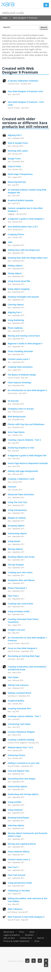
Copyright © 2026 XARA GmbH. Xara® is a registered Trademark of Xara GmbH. (25, 952)
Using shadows (15, 809)
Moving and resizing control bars (24, 335)
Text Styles (13, 677)
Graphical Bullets (16, 700)
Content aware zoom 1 (19, 359)
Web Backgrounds (17, 416)
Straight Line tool (16, 629)
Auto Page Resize (16, 432)
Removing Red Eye (17, 182)
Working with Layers (18, 150)
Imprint (40, 938)
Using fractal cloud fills (19, 281)
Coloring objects (16, 304)
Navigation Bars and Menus (21, 580)
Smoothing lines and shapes (21, 778)
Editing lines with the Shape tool (24, 250)
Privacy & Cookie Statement (16, 941)
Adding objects (15, 265)
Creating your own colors (20, 572)
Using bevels (14, 541)
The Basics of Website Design (22, 374)
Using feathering (16, 320)
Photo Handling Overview (20, 351)
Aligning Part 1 (15, 135)
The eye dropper (16, 564)
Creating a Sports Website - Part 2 (24, 440)
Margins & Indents (17, 517)
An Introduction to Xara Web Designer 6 (27, 390)
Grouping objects (16, 525)
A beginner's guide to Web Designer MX (27, 455)
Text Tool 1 (13, 867)
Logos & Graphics (12, 935)
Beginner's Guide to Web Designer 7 (25, 343)
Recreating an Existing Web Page (24, 656)
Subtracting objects (17, 533)
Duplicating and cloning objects (23, 794)
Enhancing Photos (16, 755)
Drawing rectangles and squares (23, 296)
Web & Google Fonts (18, 143)
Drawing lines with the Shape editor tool (27, 257)
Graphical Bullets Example (20, 200)
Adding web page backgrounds (23, 471)
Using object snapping (18, 289)
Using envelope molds (18, 611)
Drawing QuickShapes (18, 817)
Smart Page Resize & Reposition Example (28, 463)
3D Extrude (13, 401)
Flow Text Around (16, 875)
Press (21, 931)
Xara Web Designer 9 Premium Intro (25, 91)
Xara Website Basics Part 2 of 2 (23, 226)
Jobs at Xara (9, 938)
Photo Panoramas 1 (17, 588)
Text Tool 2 (13, 595)
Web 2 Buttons (15, 909)
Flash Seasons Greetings (19, 382)
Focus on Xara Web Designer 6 (22, 648)
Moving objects (15, 549)
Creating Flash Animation (20, 367)
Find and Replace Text (18, 770)
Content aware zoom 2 (19, 859)
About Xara (9, 931)
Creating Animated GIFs (19, 708)
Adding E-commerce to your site (23, 763)
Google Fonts (14, 158)
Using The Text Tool (17, 502)
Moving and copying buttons (22, 843)
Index (4, 17)
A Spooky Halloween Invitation (23, 80)
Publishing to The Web (19, 890)
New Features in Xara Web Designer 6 (26, 916)
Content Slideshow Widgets (21, 731)
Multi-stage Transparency (20, 174)
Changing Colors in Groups (21, 408)
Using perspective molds (20, 882)
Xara (7, 4)
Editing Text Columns (18, 685)
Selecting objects (16, 825)
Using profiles (14, 802)
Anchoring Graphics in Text (21, 447)
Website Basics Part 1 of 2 (20, 747)
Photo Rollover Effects (19, 851)
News (32, 931)
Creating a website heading (21, 739)
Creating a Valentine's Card (21, 478)
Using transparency (17, 510)
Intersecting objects (17, 786)
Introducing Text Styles (19, 724)
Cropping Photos (16, 234)
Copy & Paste (14, 166)
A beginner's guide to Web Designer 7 (26, 218)
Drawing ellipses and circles (21, 556)
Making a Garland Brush (19, 693)
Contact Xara (26, 938)
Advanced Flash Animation (21, 494)
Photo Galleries (15, 328)
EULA (36, 941)
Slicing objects (15, 273)
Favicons (12, 486)
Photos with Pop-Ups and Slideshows (26, 424)
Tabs (10, 242)
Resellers (29, 935)
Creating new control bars (20, 603)
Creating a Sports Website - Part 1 (24, 716)
